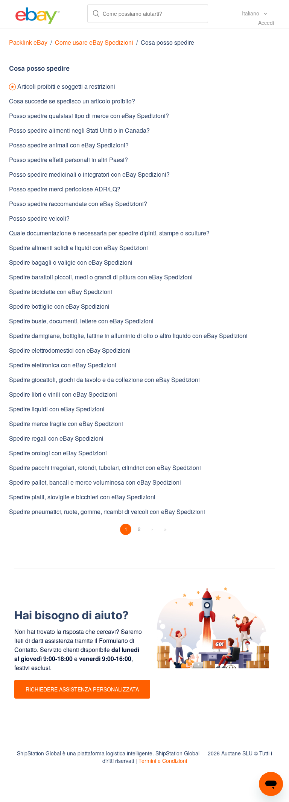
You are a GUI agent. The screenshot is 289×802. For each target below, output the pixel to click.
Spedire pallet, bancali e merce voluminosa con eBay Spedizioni (95, 482)
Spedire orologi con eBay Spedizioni (58, 453)
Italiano (251, 13)
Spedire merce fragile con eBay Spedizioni (66, 423)
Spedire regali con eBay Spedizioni (56, 438)
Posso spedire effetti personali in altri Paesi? (68, 159)
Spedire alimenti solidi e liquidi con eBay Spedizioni (78, 247)
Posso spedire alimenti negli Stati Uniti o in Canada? (79, 130)
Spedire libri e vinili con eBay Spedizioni (63, 394)
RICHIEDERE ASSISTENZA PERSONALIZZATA (82, 689)
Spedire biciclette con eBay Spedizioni (60, 291)
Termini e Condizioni (162, 760)
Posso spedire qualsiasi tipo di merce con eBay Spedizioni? (89, 115)
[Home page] (37, 14)
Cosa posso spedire (167, 42)
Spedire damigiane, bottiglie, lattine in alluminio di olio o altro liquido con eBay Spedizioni (128, 335)
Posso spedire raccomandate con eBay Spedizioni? (78, 203)
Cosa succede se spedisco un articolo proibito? (72, 101)
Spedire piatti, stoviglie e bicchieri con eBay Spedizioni (82, 497)
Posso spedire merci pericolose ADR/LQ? (64, 189)
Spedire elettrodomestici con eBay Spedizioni (70, 350)
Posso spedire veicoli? (39, 218)
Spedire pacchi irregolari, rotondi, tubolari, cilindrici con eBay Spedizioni (105, 467)
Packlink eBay (28, 42)
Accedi (266, 22)
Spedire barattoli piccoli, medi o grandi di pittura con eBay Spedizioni (101, 277)
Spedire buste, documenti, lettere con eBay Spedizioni (81, 321)
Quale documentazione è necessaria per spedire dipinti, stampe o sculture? (109, 233)
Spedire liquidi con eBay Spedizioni (57, 409)
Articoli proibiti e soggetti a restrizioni (66, 86)
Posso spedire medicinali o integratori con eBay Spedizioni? (89, 174)
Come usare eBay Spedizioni (94, 42)
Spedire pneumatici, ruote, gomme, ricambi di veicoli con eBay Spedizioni (107, 511)
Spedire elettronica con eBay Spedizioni (62, 365)
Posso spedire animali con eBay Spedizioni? (69, 145)
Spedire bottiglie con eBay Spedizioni (59, 306)
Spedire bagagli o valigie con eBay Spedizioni (70, 262)
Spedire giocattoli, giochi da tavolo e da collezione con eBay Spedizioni (104, 379)
